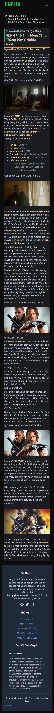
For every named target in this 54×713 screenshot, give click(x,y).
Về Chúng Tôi (27, 619)
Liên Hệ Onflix (27, 623)
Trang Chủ (13, 15)
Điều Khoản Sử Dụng (27, 628)
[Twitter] (27, 604)
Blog (23, 15)
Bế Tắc (28, 60)
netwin (8, 705)
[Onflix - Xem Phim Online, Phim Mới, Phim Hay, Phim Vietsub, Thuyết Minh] (12, 4)
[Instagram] (32, 604)
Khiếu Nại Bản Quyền (27, 637)
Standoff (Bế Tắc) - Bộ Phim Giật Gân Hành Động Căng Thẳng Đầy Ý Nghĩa (26, 21)
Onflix (37, 496)
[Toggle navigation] (46, 4)
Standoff (23, 57)
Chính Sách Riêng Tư (27, 633)
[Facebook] (22, 604)
